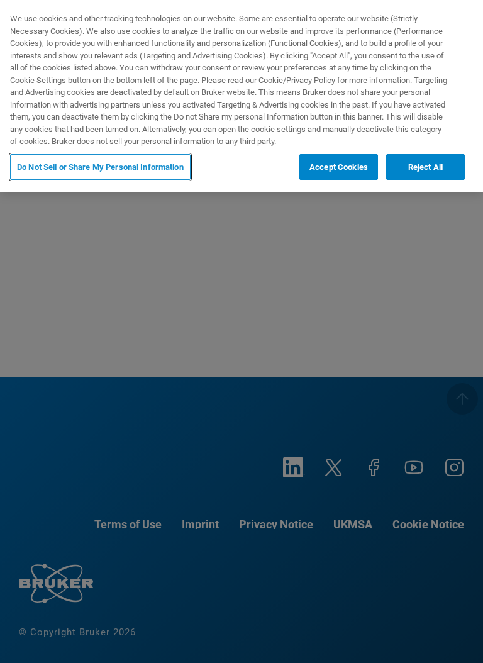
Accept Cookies (338, 167)
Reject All (425, 167)
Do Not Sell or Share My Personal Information (100, 167)
